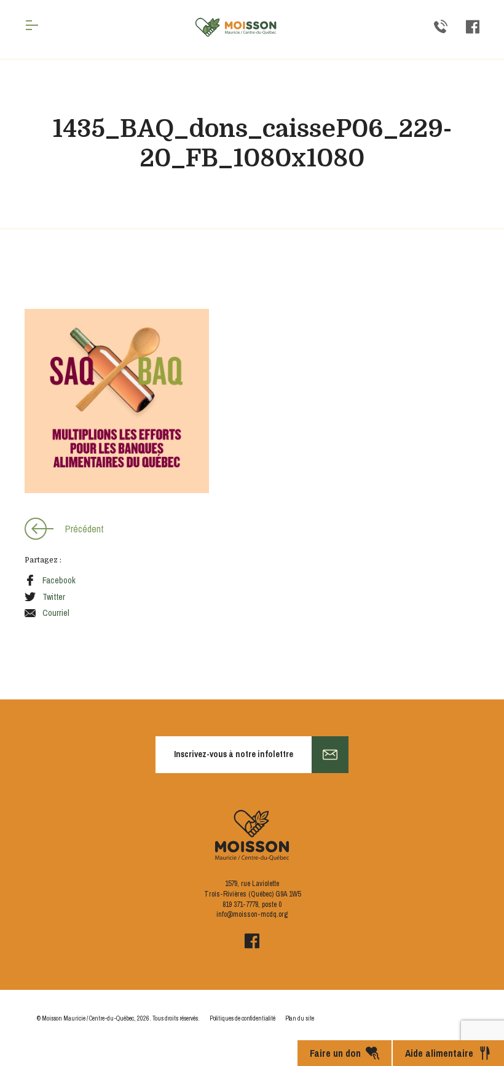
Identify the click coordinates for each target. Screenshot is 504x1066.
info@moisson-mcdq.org (252, 914)
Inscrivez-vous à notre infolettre (233, 754)
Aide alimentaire (439, 1053)
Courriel (55, 612)
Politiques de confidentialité (242, 1018)
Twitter (53, 596)
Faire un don (335, 1053)
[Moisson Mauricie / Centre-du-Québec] (236, 27)
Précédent (84, 528)
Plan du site (299, 1018)
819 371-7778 (240, 904)
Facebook (59, 580)
